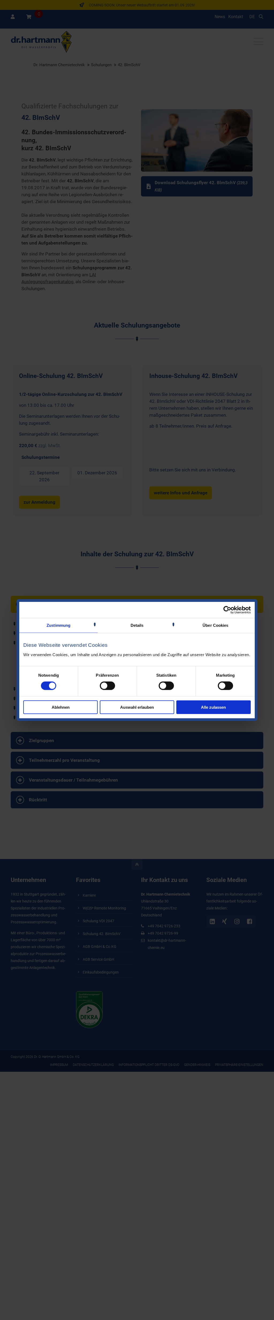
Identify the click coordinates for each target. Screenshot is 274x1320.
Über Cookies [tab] (215, 625)
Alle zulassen (213, 707)
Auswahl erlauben (137, 707)
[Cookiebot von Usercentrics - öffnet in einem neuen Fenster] (227, 610)
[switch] (107, 685)
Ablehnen (61, 707)
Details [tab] (137, 625)
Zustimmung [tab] (58, 625)
